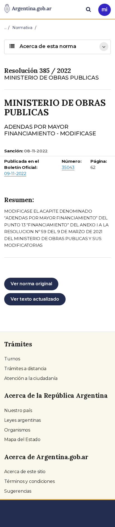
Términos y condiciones (29, 481)
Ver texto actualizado (35, 299)
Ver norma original (31, 283)
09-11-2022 (15, 173)
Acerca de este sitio (24, 471)
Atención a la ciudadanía (31, 378)
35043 (68, 167)
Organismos (17, 430)
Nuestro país (18, 410)
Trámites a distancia (25, 368)
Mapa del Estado (22, 439)
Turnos (12, 358)
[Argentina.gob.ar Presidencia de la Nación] (28, 9)
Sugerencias (17, 491)
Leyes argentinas (22, 420)
